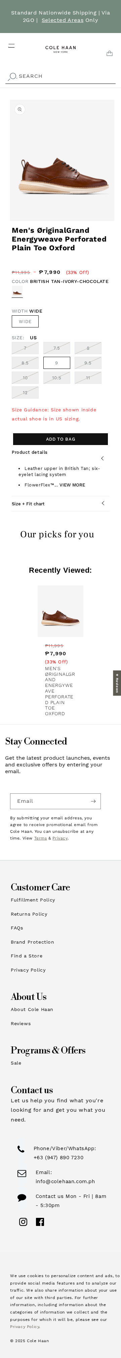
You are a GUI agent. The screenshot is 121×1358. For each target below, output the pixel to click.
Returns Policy (29, 914)
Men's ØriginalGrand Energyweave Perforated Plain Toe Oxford (60, 691)
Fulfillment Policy (33, 900)
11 (94, 379)
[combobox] (60, 76)
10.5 (61, 379)
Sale (16, 1063)
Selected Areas (62, 20)
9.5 (93, 364)
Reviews (21, 1023)
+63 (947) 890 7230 (59, 1158)
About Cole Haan (32, 1009)
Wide (25, 321)
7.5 (61, 349)
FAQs (17, 927)
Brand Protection (32, 942)
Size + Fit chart (28, 503)
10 (31, 379)
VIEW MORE (72, 484)
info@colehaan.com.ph (65, 1181)
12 (31, 394)
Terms (40, 838)
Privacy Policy (28, 970)
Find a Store (26, 955)
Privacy (59, 838)
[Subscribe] (93, 801)
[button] (7, 43)
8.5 (30, 364)
